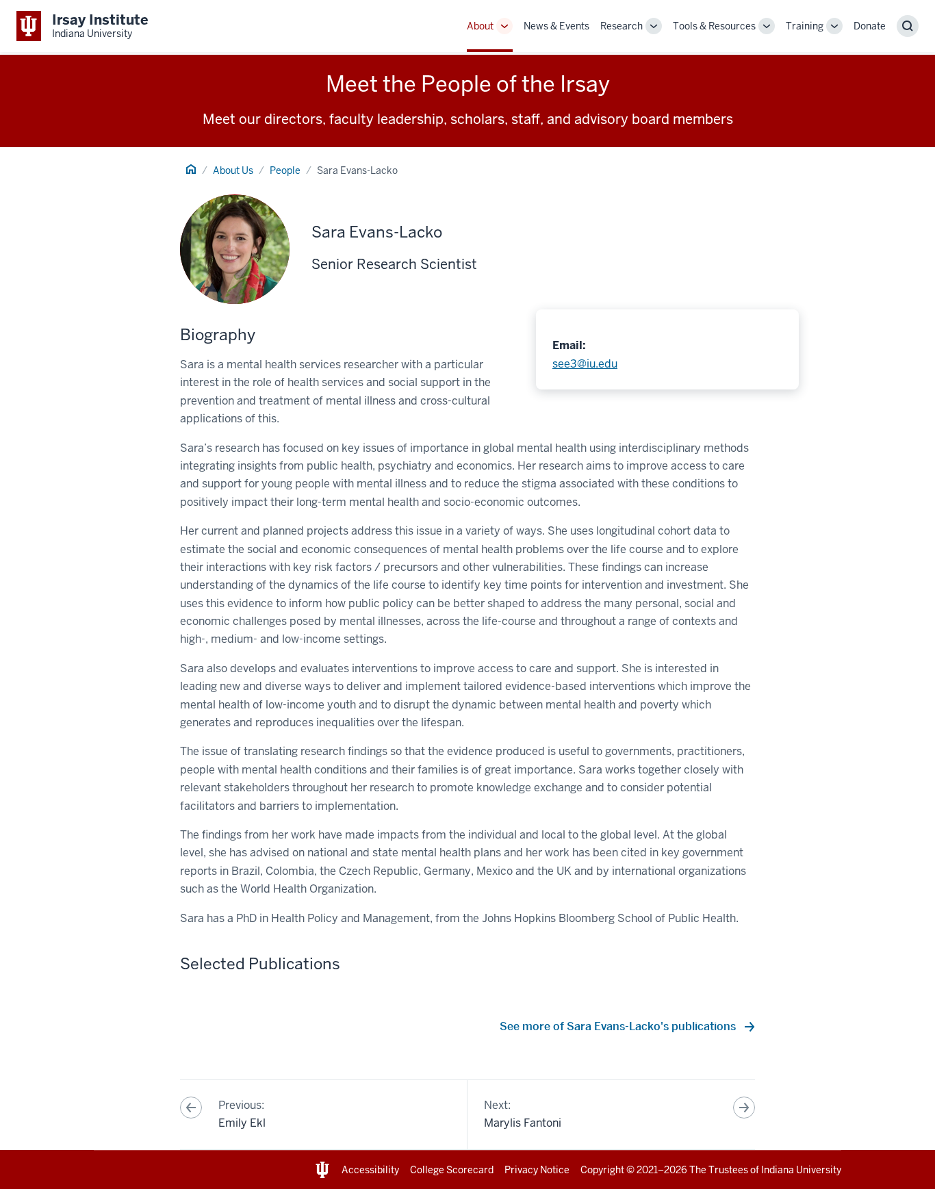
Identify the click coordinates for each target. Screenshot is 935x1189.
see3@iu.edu (584, 364)
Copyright (602, 1170)
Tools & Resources (714, 26)
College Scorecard (452, 1170)
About (480, 26)
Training (804, 26)
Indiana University (801, 1170)
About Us (233, 170)
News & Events (556, 26)
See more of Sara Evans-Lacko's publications (619, 1026)
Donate (870, 26)
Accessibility (370, 1170)
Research (621, 26)
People (285, 170)
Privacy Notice (536, 1170)
